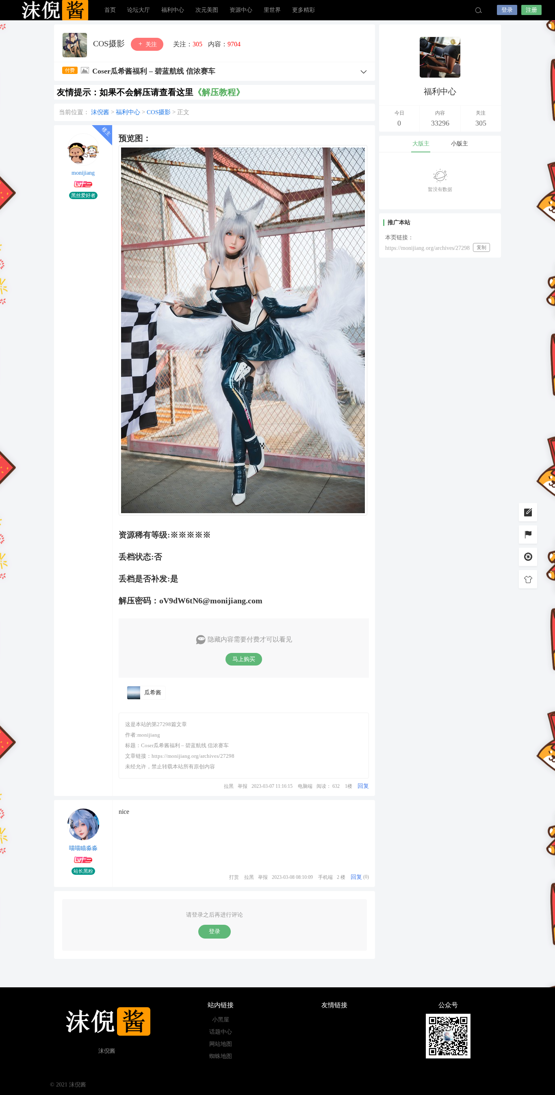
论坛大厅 (138, 10)
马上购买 (243, 659)
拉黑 (229, 786)
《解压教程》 (219, 92)
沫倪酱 (54, 10)
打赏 (234, 877)
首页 (110, 10)
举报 (242, 786)
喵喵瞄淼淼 (83, 848)
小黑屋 (220, 1020)
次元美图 (206, 10)
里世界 (272, 10)
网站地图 (220, 1044)
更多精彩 (303, 10)
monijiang (83, 173)
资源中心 (241, 10)
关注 (150, 44)
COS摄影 (110, 43)
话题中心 (220, 1032)
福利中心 (172, 10)
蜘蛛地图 (220, 1056)
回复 (363, 786)
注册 (531, 10)
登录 (507, 10)
